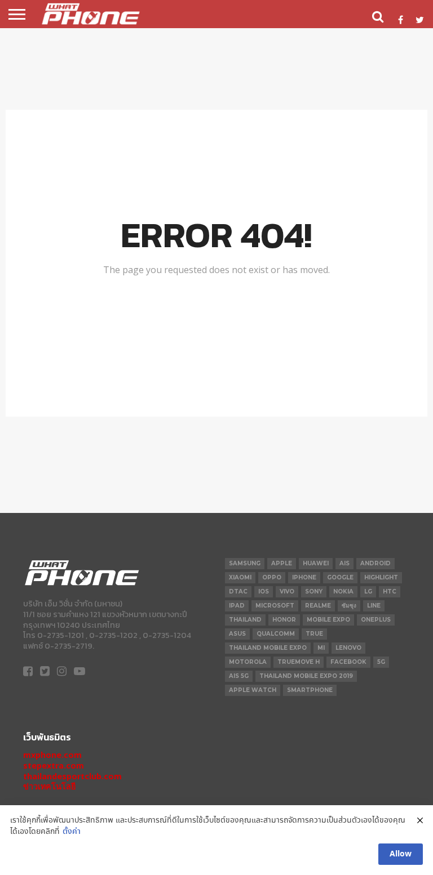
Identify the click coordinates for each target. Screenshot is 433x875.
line (374, 605)
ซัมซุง (349, 605)
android (375, 563)
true (314, 633)
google (340, 577)
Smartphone (310, 690)
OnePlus (376, 619)
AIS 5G (239, 676)
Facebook (348, 662)
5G (381, 662)
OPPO (271, 577)
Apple (281, 563)
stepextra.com (53, 765)
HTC (389, 591)
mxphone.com (52, 754)
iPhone (304, 577)
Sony (313, 591)
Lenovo (348, 647)
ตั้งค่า (72, 832)
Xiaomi (240, 577)
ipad (237, 605)
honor (284, 619)
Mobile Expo (328, 619)
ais (344, 563)
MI (321, 647)
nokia (343, 591)
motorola (248, 662)
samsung (244, 563)
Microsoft (274, 605)
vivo (287, 591)
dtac (238, 591)
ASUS (237, 633)
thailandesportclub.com (72, 776)
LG (368, 591)
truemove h (298, 662)
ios (263, 591)
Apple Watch (252, 690)
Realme (318, 605)
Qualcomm (276, 633)
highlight (381, 577)
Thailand (245, 619)
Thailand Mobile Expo (268, 647)
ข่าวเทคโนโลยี (49, 786)
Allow (401, 854)
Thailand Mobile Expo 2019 (306, 676)
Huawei (316, 563)
